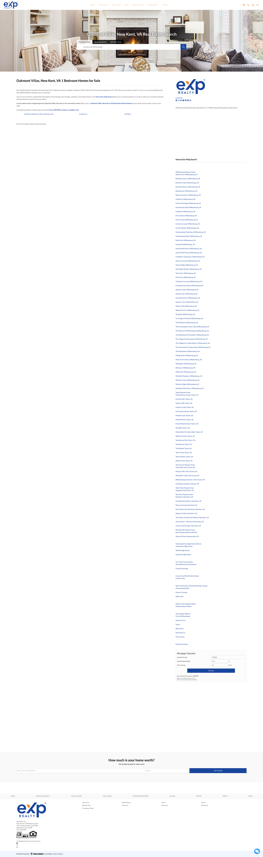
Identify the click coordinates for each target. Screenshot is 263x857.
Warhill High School (182, 550)
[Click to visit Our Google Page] (190, 100)
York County (180, 637)
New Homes (107, 796)
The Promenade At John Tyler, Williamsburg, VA (192, 327)
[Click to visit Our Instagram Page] (179, 100)
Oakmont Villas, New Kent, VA (186, 513)
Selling (172, 796)
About (225, 796)
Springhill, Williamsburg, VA (185, 314)
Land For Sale (180, 578)
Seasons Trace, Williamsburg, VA (187, 302)
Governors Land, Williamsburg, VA (188, 224)
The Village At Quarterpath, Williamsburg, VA (192, 339)
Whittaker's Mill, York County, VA (187, 475)
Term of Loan (181, 665)
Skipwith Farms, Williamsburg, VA (187, 310)
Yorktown (125, 805)
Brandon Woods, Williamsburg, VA (188, 187)
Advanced (100, 42)
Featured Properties (141, 796)
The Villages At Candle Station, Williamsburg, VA (193, 343)
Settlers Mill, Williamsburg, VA (186, 306)
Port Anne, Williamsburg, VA (186, 277)
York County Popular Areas (185, 465)
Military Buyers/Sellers (184, 606)
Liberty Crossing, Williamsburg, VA (188, 261)
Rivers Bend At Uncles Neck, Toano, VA (189, 432)
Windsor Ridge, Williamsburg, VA (187, 384)
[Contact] (17, 843)
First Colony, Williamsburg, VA (186, 216)
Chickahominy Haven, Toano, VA (187, 395)
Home (92, 5)
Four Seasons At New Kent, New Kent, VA (190, 509)
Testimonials (153, 5)
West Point (180, 628)
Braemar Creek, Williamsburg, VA (187, 183)
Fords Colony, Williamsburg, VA (187, 220)
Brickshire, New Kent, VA (184, 497)
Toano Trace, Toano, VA (184, 452)
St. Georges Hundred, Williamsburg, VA (189, 318)
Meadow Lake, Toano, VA (184, 415)
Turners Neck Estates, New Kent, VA (188, 526)
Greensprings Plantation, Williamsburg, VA (191, 232)
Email (181, 98)
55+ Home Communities (184, 562)
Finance (165, 5)
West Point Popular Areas (185, 488)
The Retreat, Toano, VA (184, 448)
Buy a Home (103, 5)
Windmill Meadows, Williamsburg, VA (189, 376)
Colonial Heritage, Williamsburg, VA (188, 203)
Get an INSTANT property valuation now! (64, 110)
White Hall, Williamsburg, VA (186, 372)
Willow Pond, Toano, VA (184, 461)
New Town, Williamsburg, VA (186, 273)
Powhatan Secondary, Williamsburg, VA (189, 285)
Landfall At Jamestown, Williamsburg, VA (190, 257)
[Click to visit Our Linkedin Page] (186, 100)
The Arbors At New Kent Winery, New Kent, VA (192, 517)
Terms (55, 854)
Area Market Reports (183, 614)
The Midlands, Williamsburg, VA (187, 322)
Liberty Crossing (181, 592)
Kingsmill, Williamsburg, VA (185, 244)
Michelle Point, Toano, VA (185, 420)
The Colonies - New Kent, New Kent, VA (190, 522)
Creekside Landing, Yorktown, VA (187, 484)
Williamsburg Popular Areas (185, 172)
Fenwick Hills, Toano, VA (184, 399)
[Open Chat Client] (257, 851)
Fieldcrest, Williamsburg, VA (185, 211)
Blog (127, 5)
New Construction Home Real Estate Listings (191, 586)
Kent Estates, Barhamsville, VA (186, 532)
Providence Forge (87, 808)
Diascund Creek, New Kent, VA (186, 505)
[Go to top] (17, 845)
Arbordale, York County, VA (185, 467)
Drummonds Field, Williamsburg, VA (188, 207)
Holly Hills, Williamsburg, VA (186, 240)
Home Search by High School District (188, 544)
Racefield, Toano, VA (183, 428)
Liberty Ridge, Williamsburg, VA (187, 265)
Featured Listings (182, 644)
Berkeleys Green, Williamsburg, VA (188, 179)
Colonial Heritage (182, 568)
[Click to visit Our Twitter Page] (181, 100)
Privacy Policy (35, 841)
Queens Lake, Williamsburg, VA (187, 294)
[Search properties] (183, 47)
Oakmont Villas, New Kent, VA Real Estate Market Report (111, 103)
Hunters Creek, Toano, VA (185, 407)
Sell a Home (116, 5)
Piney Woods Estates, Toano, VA (187, 424)
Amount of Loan (182, 657)
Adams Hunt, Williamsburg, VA (186, 174)
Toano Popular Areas (183, 392)
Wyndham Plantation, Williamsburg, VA (190, 388)
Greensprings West (182, 588)
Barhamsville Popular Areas (185, 530)
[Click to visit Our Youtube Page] (183, 100)
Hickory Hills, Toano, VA (184, 403)
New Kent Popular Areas (184, 494)
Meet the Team (138, 5)
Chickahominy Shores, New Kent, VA (188, 501)
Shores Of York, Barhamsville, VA (187, 536)
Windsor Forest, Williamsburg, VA (187, 380)
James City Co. (181, 620)
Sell (116, 42)
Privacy (60, 854)
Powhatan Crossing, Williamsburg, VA (189, 281)
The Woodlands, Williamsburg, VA (188, 351)
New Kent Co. (180, 633)
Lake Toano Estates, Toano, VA (186, 411)
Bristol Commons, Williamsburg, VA (188, 195)
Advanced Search (43, 796)
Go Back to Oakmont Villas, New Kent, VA (38, 114)
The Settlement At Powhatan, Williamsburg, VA (192, 335)
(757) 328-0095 (21, 830)
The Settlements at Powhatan (186, 564)
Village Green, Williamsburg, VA (187, 355)
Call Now (128, 114)
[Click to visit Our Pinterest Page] (188, 100)
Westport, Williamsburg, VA (185, 368)
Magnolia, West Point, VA (185, 490)
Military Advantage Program (186, 604)
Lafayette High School (183, 554)
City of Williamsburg (183, 616)
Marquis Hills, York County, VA (186, 471)
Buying (199, 796)
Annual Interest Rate (183, 661)
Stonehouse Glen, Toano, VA (185, 440)
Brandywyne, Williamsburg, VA (186, 191)
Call (177, 98)
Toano (178, 624)
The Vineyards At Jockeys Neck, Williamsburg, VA (193, 347)
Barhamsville (86, 805)
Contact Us (83, 114)
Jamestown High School (184, 546)
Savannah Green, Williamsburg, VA (188, 298)
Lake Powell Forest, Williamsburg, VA (189, 248)
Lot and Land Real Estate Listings (187, 576)
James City (85, 802)
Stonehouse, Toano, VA (184, 444)
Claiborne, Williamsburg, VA (185, 199)
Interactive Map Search (104, 97)
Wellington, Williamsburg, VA (186, 364)
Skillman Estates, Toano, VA (185, 436)
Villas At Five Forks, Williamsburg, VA (189, 359)
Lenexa (203, 802)
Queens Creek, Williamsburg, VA (187, 290)
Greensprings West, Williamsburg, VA (189, 236)
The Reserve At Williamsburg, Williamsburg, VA (192, 331)
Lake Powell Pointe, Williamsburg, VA (189, 253)
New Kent (164, 805)
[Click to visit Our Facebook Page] (177, 100)
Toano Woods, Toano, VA (184, 457)
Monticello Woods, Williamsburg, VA (189, 269)
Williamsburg (126, 802)
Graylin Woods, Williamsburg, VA (187, 228)
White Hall (179, 596)
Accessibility (48, 854)
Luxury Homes (76, 796)
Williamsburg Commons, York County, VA (190, 480)
